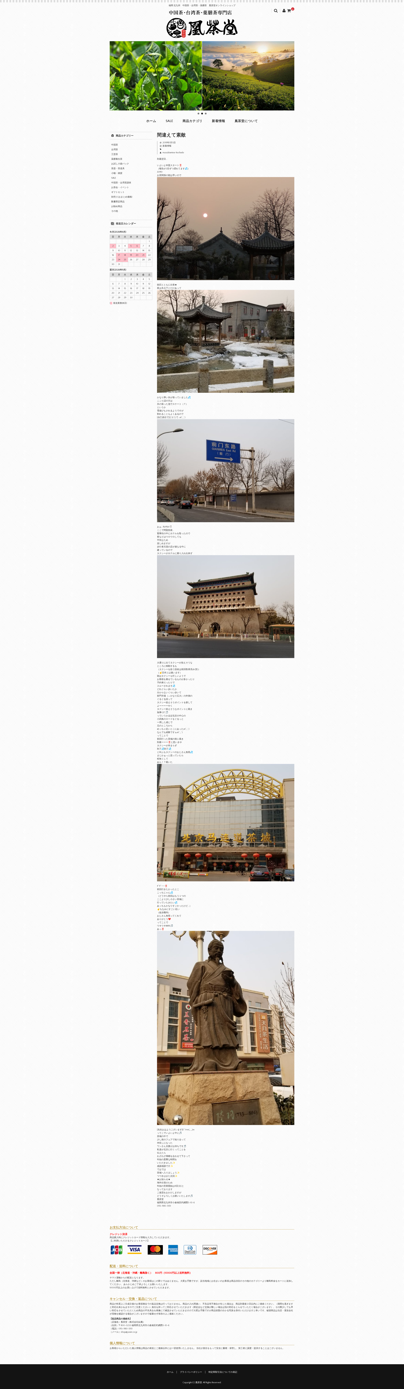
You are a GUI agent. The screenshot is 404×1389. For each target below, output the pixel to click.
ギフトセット (118, 192)
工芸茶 (114, 154)
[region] (202, 75)
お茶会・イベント (120, 187)
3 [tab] (206, 113)
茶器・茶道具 (118, 168)
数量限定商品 (118, 201)
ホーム (151, 121)
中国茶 (114, 145)
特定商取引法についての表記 (222, 1372)
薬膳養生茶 (116, 159)
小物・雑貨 (116, 173)
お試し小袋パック (120, 164)
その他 (114, 211)
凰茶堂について (246, 121)
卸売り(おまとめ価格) (121, 197)
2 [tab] (202, 113)
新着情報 (218, 121)
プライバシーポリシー (191, 1372)
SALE (169, 121)
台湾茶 (114, 149)
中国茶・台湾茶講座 (121, 182)
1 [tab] (198, 113)
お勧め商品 (116, 206)
